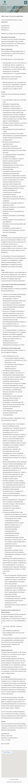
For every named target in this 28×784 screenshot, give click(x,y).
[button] (25, 2)
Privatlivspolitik (14, 779)
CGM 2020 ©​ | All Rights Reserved (14, 782)
